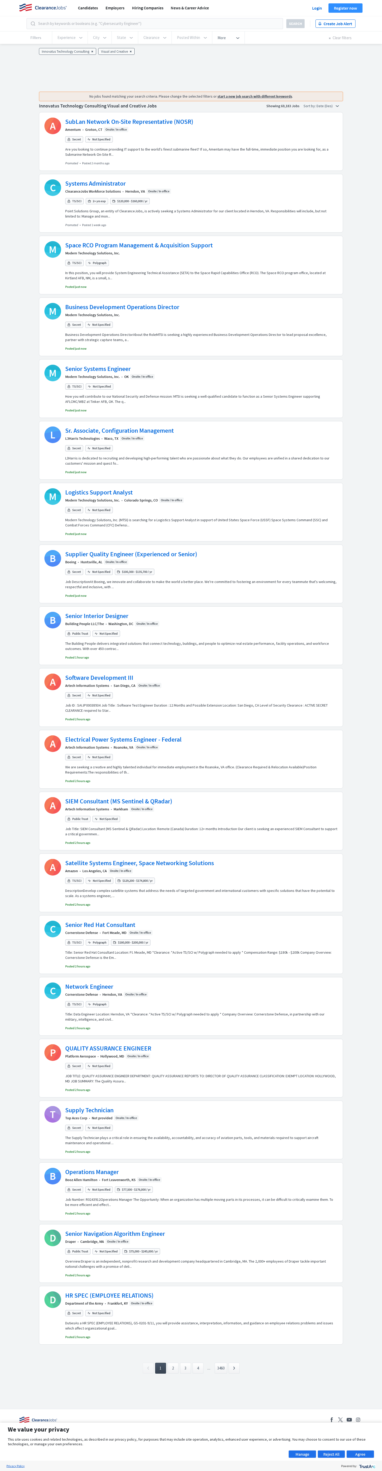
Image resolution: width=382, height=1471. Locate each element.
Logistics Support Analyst (99, 492)
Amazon (71, 871)
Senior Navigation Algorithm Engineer (115, 1234)
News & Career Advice (190, 7)
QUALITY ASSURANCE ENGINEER (108, 1048)
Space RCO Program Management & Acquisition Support (139, 245)
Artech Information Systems (87, 685)
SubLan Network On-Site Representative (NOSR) (129, 122)
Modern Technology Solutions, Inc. (92, 253)
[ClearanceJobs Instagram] (358, 1420)
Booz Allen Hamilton (81, 1179)
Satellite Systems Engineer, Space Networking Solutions (139, 863)
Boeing (70, 562)
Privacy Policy (15, 1466)
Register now (345, 8)
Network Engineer (89, 986)
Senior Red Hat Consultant (100, 925)
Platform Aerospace (80, 1056)
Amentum (73, 129)
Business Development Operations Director (122, 307)
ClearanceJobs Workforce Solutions (93, 191)
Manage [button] (302, 1454)
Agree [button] (360, 1454)
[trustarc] (367, 1466)
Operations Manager (92, 1172)
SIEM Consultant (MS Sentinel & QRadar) (118, 801)
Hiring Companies (147, 7)
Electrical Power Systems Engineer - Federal (123, 739)
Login (317, 8)
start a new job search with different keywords (255, 96)
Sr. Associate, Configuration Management (119, 430)
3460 (221, 1368)
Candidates (88, 7)
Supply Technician (89, 1110)
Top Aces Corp (76, 1118)
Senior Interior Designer (96, 616)
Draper (70, 1241)
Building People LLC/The (84, 623)
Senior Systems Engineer (98, 369)
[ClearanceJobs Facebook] (331, 1420)
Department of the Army (84, 1303)
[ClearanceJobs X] (340, 1420)
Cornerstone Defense (81, 932)
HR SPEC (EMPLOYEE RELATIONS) (109, 1295)
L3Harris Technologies (82, 438)
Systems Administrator (95, 183)
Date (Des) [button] (325, 106)
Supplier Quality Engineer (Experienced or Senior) (131, 554)
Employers (115, 7)
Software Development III (99, 678)
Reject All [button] (331, 1454)
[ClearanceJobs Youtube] (349, 1420)
